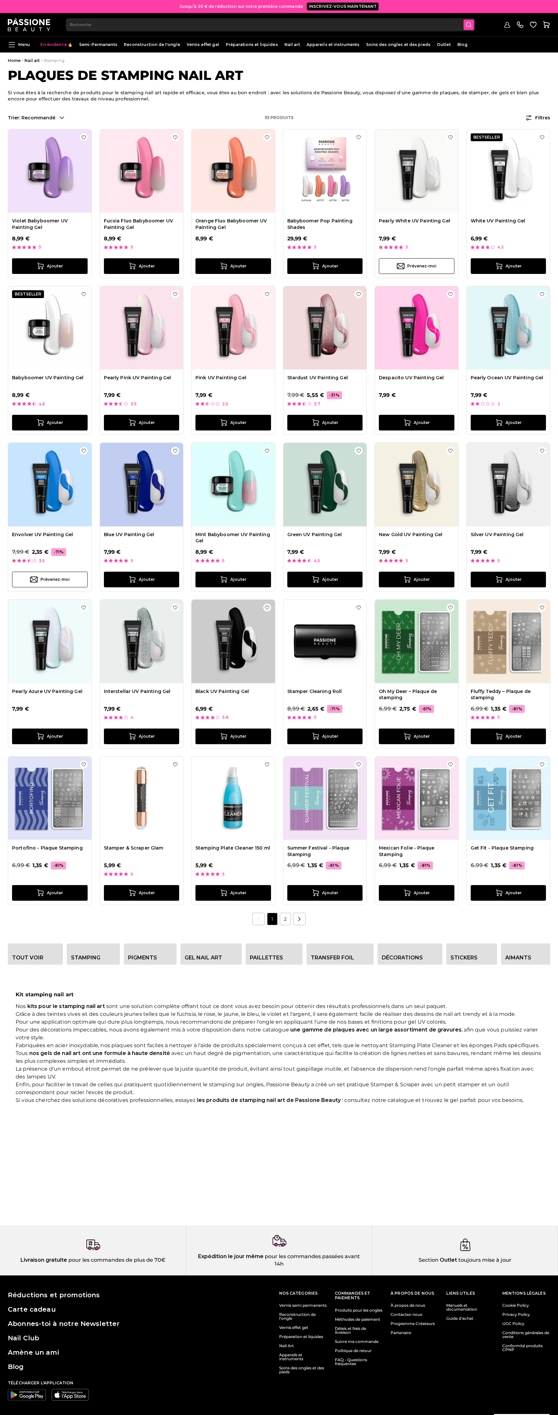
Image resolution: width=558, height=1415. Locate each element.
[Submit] (468, 24)
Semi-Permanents (98, 44)
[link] (258, 919)
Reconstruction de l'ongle (152, 44)
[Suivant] (299, 919)
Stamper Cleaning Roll (314, 691)
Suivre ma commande (357, 1342)
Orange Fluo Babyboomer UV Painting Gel (231, 224)
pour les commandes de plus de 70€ (116, 1260)
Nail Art (286, 1346)
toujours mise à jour (484, 1260)
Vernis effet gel (203, 44)
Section (428, 1260)
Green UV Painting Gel (314, 534)
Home (14, 60)
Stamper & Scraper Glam (134, 848)
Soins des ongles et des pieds (398, 44)
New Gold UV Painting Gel (410, 534)
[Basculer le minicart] (546, 25)
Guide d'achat (459, 1318)
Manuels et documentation (461, 1307)
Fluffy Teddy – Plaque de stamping (501, 694)
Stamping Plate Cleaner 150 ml (232, 848)
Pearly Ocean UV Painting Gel (507, 378)
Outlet (444, 44)
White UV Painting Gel (498, 221)
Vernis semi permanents (303, 1305)
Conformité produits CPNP (522, 1348)
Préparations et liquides (252, 44)
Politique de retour (353, 1351)
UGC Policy (513, 1324)
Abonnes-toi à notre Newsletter (64, 1324)
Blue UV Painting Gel (129, 534)
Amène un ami (33, 1352)
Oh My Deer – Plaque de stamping (408, 694)
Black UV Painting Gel (222, 691)
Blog (462, 44)
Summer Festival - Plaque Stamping (318, 851)
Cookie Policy (515, 1305)
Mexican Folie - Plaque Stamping (406, 851)
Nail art (292, 44)
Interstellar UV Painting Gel (137, 691)
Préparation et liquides (301, 1337)
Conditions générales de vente (525, 1335)
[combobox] (270, 24)
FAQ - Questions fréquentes (351, 1362)
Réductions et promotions (54, 1295)
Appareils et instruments (333, 44)
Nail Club (23, 1338)
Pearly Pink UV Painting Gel (137, 378)
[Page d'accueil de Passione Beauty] (29, 24)
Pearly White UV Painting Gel (414, 221)
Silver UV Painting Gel (497, 534)
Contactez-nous (406, 1315)
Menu (24, 44)
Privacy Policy (516, 1315)
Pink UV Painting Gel (220, 378)
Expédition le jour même (231, 1256)
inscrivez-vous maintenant (343, 6)
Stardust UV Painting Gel (317, 378)
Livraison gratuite (44, 1260)
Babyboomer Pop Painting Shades (319, 224)
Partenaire (401, 1333)
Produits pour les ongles (358, 1310)
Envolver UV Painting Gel (42, 534)
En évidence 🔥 (56, 44)
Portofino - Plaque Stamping (47, 848)
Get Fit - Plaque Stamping (502, 848)
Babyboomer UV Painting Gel (48, 378)
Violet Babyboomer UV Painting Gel (40, 224)
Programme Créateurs (413, 1324)
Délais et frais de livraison (350, 1330)
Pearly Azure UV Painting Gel (47, 691)
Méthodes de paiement (357, 1319)
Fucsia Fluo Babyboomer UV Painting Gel (138, 224)
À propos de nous (408, 1305)
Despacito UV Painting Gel (411, 378)
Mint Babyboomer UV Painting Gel (232, 538)
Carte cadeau (32, 1309)
